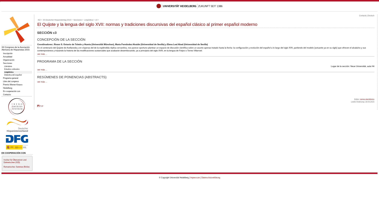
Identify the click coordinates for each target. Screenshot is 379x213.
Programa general (10, 78)
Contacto (7, 94)
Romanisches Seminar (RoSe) (16, 167)
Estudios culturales (12, 69)
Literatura (8, 66)
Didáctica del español (13, 75)
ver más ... (42, 54)
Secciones (7, 63)
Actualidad (7, 57)
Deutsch (371, 16)
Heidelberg (7, 88)
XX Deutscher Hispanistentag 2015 (57, 20)
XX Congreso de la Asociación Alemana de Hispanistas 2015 (16, 48)
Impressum (195, 177)
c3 (96, 20)
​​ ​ (17, 116)
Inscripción (7, 53)
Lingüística (8, 72)
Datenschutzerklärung (210, 177)
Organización (8, 60)
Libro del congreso (11, 81)
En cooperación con (11, 91)
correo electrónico (367, 99)
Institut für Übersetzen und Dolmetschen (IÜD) (15, 161)
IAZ (39, 20)
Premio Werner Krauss (13, 85)
